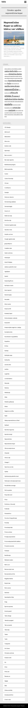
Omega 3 (7, 462)
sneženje (20, 110)
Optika (6, 471)
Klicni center (8, 304)
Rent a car (7, 564)
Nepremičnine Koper (10, 443)
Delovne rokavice (9, 197)
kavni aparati (17, 80)
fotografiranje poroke (14, 76)
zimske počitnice (17, 114)
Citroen (6, 183)
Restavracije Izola (9, 569)
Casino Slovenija (9, 178)
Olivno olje (7, 457)
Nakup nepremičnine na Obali (12, 420)
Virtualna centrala (9, 653)
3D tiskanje (7, 127)
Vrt (5, 662)
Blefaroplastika (9, 169)
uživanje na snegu (12, 112)
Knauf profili (8, 308)
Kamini (6, 276)
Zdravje (6, 114)
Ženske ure (7, 676)
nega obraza (14, 86)
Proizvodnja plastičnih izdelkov (13, 541)
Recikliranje (8, 555)
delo (16, 71)
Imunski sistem (17, 78)
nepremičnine (12, 89)
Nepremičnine (8, 439)
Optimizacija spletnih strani (12, 476)
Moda (6, 406)
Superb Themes (21, 705)
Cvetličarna (8, 187)
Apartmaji (7, 150)
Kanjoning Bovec (9, 281)
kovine (6, 83)
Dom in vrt (7, 211)
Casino (6, 173)
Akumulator (7, 136)
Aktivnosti (7, 132)
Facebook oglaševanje (10, 225)
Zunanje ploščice (9, 695)
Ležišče (6, 369)
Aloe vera (7, 141)
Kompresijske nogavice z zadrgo (13, 327)
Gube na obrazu (9, 253)
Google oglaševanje (10, 239)
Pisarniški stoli (8, 495)
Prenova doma (8, 532)
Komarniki (7, 322)
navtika (7, 86)
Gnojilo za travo (9, 234)
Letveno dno (8, 364)
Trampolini (7, 643)
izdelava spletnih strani (10, 267)
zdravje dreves (11, 114)
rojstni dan (16, 107)
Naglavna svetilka (9, 411)
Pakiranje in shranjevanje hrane (13, 481)
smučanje (11, 110)
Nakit (6, 415)
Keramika (7, 299)
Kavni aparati (8, 290)
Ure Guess (7, 648)
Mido (6, 397)
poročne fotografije (11, 101)
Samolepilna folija (9, 597)
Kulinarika (7, 360)
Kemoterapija (8, 294)
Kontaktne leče (8, 332)
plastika (20, 99)
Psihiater (7, 550)
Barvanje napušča (9, 160)
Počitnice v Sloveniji (10, 504)
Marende (7, 383)
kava (10, 80)
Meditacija (7, 392)
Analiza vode (8, 146)
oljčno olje (14, 92)
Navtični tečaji (8, 434)
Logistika (7, 374)
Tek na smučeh (8, 625)
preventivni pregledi (17, 104)
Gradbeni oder (8, 248)
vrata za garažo (19, 112)
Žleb (6, 685)
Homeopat (7, 257)
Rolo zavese (8, 588)
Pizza (6, 499)
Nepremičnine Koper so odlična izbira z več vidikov (14, 25)
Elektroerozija (8, 215)
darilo (11, 71)
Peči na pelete (8, 490)
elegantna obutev (15, 74)
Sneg (6, 602)
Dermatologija (8, 206)
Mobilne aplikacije (9, 402)
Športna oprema (9, 606)
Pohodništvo (8, 513)
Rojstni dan (7, 583)
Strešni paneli (8, 611)
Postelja (7, 522)
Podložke (7, 508)
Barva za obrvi (8, 155)
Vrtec (6, 667)
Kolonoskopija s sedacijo (11, 318)
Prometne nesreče (9, 546)
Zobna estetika (8, 690)
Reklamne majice (9, 560)
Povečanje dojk (8, 527)
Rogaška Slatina (9, 578)
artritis (12, 68)
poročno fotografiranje (19, 101)
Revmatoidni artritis (8, 107)
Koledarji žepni (8, 313)
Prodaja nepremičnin (10, 536)
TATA (3, 2)
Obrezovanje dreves (10, 448)
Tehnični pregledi (9, 620)
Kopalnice (7, 341)
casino (7, 71)
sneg (17, 110)
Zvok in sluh (8, 699)
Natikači (7, 425)
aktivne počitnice (8, 68)
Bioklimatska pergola (10, 164)
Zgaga (6, 681)
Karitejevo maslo (9, 285)
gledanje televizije (10, 78)
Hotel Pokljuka (8, 262)
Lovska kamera (8, 378)
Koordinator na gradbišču (11, 336)
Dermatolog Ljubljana (10, 201)
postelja (8, 104)
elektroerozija (7, 76)
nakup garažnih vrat (15, 83)
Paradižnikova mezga (10, 485)
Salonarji (7, 592)
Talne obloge (8, 615)
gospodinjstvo (8, 243)
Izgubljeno (7, 271)
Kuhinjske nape (8, 355)
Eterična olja (8, 220)
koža (9, 83)
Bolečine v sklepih (17, 68)
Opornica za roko (9, 467)
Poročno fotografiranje (11, 518)
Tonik (6, 639)
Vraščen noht (8, 657)
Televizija (7, 629)
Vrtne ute (7, 671)
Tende (6, 634)
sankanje (6, 110)
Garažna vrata (8, 229)
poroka (6, 101)
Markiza (7, 388)
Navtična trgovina (9, 429)
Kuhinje (6, 350)
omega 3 (9, 95)
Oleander (7, 453)
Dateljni (7, 192)
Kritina (6, 346)
